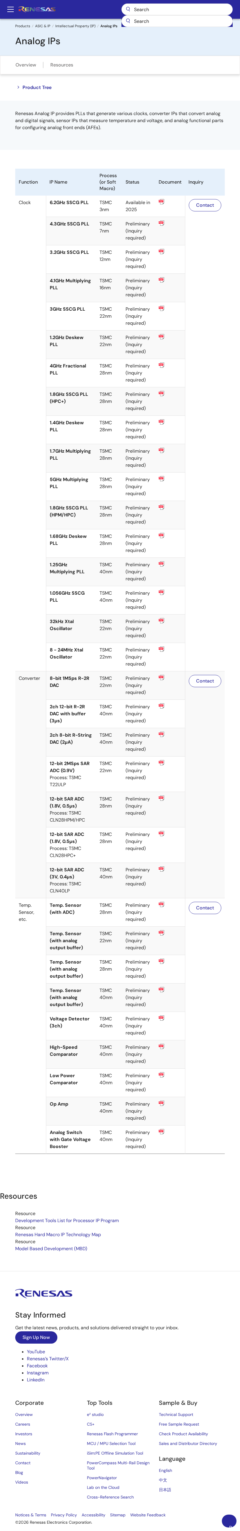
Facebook (37, 1366)
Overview (26, 65)
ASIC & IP (42, 26)
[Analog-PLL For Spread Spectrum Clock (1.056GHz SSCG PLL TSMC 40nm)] (170, 592)
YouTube (36, 1352)
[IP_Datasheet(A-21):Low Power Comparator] (170, 1074)
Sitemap (118, 1515)
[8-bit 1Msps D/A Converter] (170, 677)
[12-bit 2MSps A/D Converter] (170, 762)
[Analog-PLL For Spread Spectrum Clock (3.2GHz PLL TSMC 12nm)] (170, 251)
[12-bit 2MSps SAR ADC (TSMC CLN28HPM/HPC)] (170, 798)
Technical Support (176, 1414)
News (20, 1443)
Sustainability (27, 1453)
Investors (23, 1433)
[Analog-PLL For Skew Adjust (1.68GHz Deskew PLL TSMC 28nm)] (170, 535)
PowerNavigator (102, 1477)
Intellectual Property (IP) (75, 26)
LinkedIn (35, 1380)
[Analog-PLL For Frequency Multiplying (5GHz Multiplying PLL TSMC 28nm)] (170, 478)
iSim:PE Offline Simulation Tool (115, 1453)
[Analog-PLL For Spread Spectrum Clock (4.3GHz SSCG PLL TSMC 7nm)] (170, 223)
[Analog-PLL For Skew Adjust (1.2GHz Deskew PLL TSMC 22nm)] (170, 336)
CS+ (91, 1424)
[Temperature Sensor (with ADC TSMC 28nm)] (170, 904)
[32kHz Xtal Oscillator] (170, 620)
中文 (163, 1480)
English (165, 1470)
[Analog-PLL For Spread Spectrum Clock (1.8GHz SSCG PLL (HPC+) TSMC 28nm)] (170, 393)
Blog (19, 1472)
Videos (21, 1482)
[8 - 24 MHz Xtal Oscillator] (170, 649)
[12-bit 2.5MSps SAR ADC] (170, 869)
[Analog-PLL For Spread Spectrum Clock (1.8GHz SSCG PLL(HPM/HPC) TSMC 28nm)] (170, 507)
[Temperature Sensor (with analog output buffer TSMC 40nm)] (170, 989)
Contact (205, 205)
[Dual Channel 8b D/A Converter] (170, 734)
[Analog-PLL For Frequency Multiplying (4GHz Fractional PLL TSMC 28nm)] (170, 365)
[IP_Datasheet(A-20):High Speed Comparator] (170, 1046)
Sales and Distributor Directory (188, 1443)
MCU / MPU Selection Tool (111, 1443)
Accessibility (93, 1515)
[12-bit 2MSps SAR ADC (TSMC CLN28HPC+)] (170, 833)
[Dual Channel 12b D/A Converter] (170, 706)
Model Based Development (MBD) (51, 1249)
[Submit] (128, 21)
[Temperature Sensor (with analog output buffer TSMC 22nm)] (170, 932)
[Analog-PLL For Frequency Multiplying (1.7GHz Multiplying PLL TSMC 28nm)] (170, 450)
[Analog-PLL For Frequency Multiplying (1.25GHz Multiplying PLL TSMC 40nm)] (170, 564)
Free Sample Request (179, 1424)
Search (177, 9)
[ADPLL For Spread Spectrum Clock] (170, 308)
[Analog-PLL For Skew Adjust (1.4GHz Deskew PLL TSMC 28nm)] (170, 422)
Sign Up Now (36, 1337)
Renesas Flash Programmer (112, 1433)
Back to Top (232, 1526)
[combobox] (177, 21)
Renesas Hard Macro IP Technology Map (58, 1234)
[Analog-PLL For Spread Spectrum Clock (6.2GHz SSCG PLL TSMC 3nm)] (170, 201)
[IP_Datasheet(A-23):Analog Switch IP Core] (170, 1131)
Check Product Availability (183, 1433)
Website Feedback (148, 1515)
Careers (22, 1424)
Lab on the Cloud (103, 1487)
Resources (61, 65)
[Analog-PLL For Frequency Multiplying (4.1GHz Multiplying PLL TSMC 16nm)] (170, 280)
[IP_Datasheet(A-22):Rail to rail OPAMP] (170, 1103)
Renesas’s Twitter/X (48, 1359)
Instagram (38, 1373)
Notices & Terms (30, 1515)
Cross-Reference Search (110, 1497)
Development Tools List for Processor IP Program (67, 1220)
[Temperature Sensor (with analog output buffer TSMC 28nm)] (170, 961)
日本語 (165, 1489)
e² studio (95, 1414)
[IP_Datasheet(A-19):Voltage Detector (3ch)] (170, 1018)
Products (22, 26)
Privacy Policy (64, 1515)
